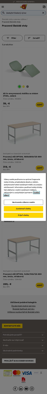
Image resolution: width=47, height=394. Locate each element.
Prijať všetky (23, 215)
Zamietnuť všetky (23, 209)
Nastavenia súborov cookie (23, 202)
